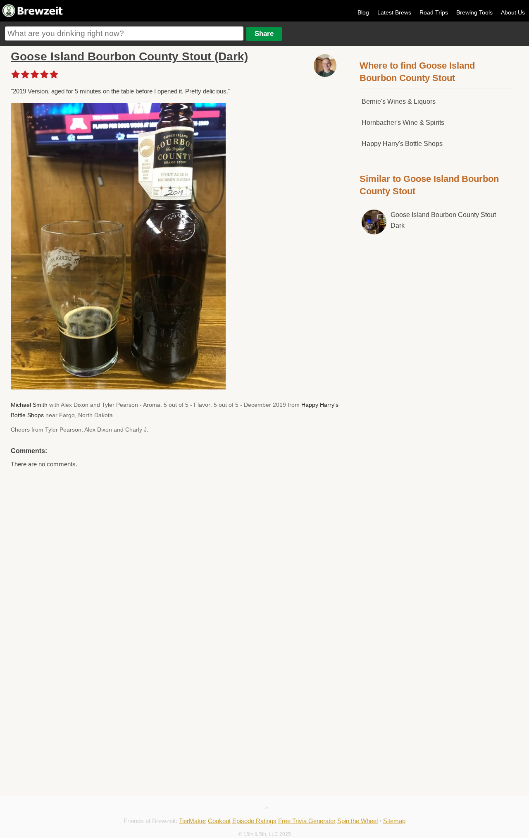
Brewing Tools (474, 12)
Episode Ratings (254, 820)
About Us (513, 12)
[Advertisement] (436, 382)
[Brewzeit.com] (33, 16)
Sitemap (394, 820)
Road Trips (433, 12)
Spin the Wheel (357, 820)
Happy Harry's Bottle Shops (402, 143)
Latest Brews (394, 12)
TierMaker (192, 820)
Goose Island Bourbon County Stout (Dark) (129, 56)
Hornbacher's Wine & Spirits (403, 122)
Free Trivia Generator (307, 820)
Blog (363, 12)
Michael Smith (29, 404)
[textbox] (124, 33)
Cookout (219, 820)
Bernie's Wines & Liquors (399, 101)
